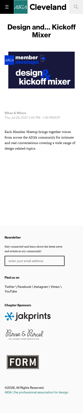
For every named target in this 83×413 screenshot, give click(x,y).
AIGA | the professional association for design (36, 392)
